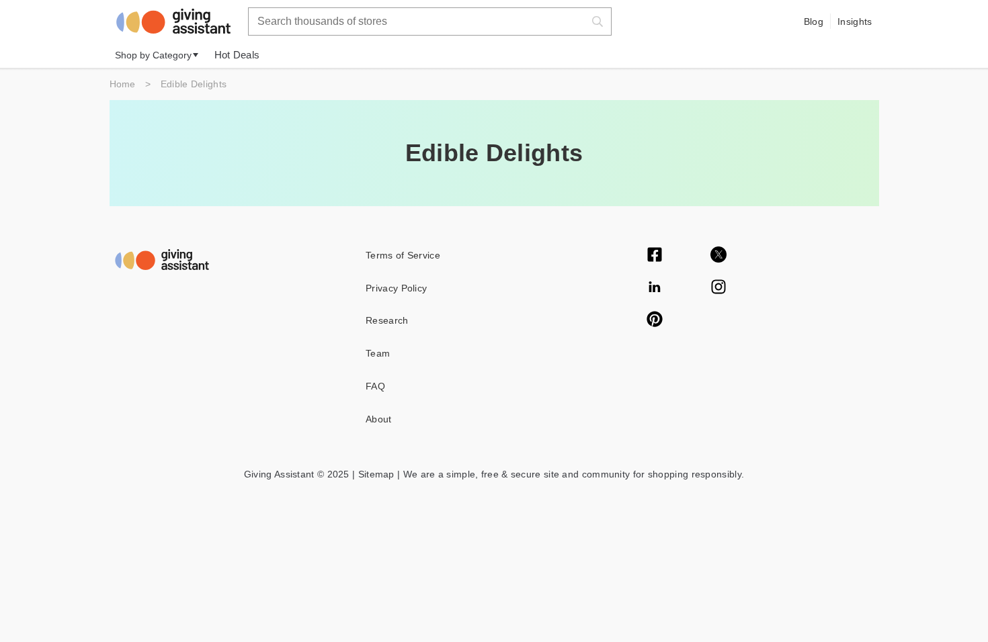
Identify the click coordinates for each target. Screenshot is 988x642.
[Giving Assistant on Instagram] (718, 288)
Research (387, 320)
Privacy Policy (396, 288)
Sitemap (374, 474)
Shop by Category (153, 55)
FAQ (375, 386)
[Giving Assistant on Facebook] (655, 255)
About (379, 419)
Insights (854, 21)
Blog (813, 21)
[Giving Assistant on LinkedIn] (655, 288)
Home (123, 84)
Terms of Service (403, 255)
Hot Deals (237, 55)
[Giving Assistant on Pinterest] (655, 320)
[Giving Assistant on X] (718, 255)
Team (378, 353)
